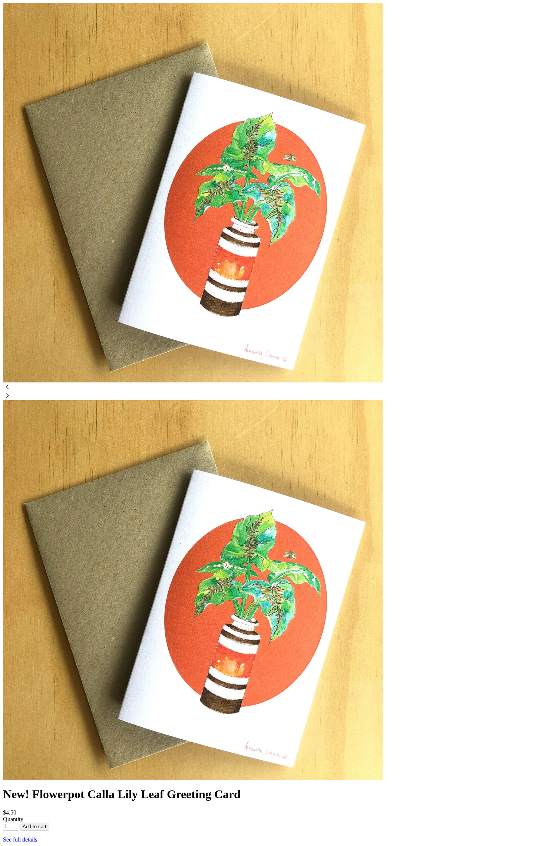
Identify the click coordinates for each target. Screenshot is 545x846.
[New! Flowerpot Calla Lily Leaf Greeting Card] (193, 380)
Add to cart (34, 826)
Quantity (13, 819)
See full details (20, 839)
